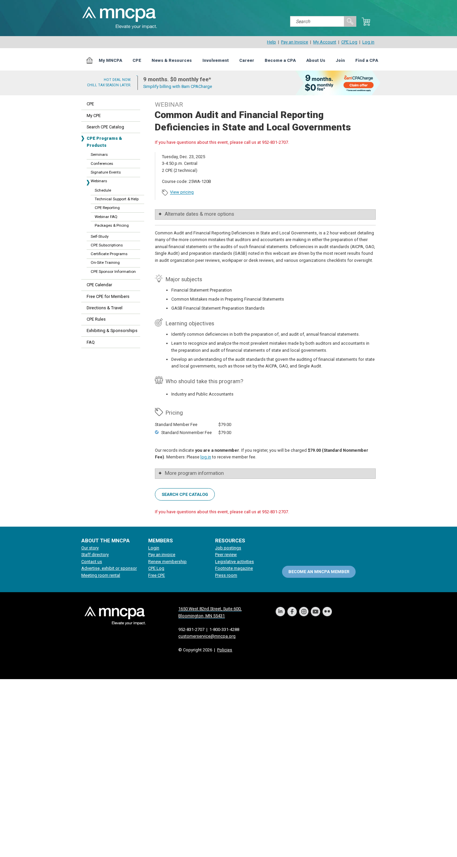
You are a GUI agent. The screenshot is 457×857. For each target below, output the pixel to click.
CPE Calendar (99, 284)
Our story (90, 547)
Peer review (226, 554)
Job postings (228, 547)
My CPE (94, 115)
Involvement (215, 60)
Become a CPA (280, 60)
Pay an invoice (161, 554)
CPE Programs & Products (104, 141)
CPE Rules (96, 319)
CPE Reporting (107, 207)
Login (153, 547)
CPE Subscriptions (107, 245)
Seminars (99, 154)
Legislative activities (234, 561)
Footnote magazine (234, 568)
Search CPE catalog (185, 494)
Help (271, 41)
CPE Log (349, 41)
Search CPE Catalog (105, 126)
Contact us (91, 561)
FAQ (91, 342)
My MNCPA (110, 60)
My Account (324, 41)
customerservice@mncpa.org (207, 636)
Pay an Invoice (294, 41)
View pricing (182, 192)
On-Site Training (105, 262)
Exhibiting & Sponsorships (112, 330)
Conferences (102, 163)
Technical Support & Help (117, 199)
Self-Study (99, 236)
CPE (136, 60)
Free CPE (156, 575)
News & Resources (172, 60)
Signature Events (106, 172)
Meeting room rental (100, 575)
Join (340, 60)
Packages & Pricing (112, 225)
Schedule (103, 190)
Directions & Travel (104, 307)
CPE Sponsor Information (113, 271)
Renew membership (167, 561)
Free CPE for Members (108, 296)
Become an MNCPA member (318, 571)
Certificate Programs (109, 253)
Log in (368, 41)
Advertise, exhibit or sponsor (109, 568)
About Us (315, 60)
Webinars (99, 181)
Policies (224, 649)
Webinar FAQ (106, 216)
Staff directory (95, 554)
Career (246, 60)
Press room (226, 575)
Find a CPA (366, 60)
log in (205, 456)
